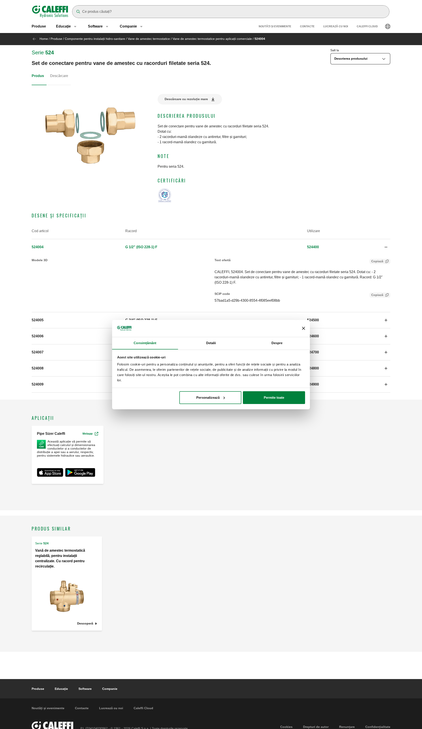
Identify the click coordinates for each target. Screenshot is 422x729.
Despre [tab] (277, 343)
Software (85, 688)
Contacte (307, 26)
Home (44, 38)
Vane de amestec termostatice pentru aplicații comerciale (212, 38)
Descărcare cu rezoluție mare (186, 99)
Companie (109, 688)
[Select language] (387, 26)
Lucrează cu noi (335, 26)
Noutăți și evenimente (275, 26)
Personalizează (208, 397)
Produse (39, 26)
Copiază (377, 261)
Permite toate (274, 397)
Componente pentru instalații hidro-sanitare (95, 38)
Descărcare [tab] (59, 76)
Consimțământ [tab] (145, 343)
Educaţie (61, 688)
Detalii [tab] (211, 343)
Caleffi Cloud (367, 26)
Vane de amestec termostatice (149, 38)
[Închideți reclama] (303, 328)
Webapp (87, 433)
